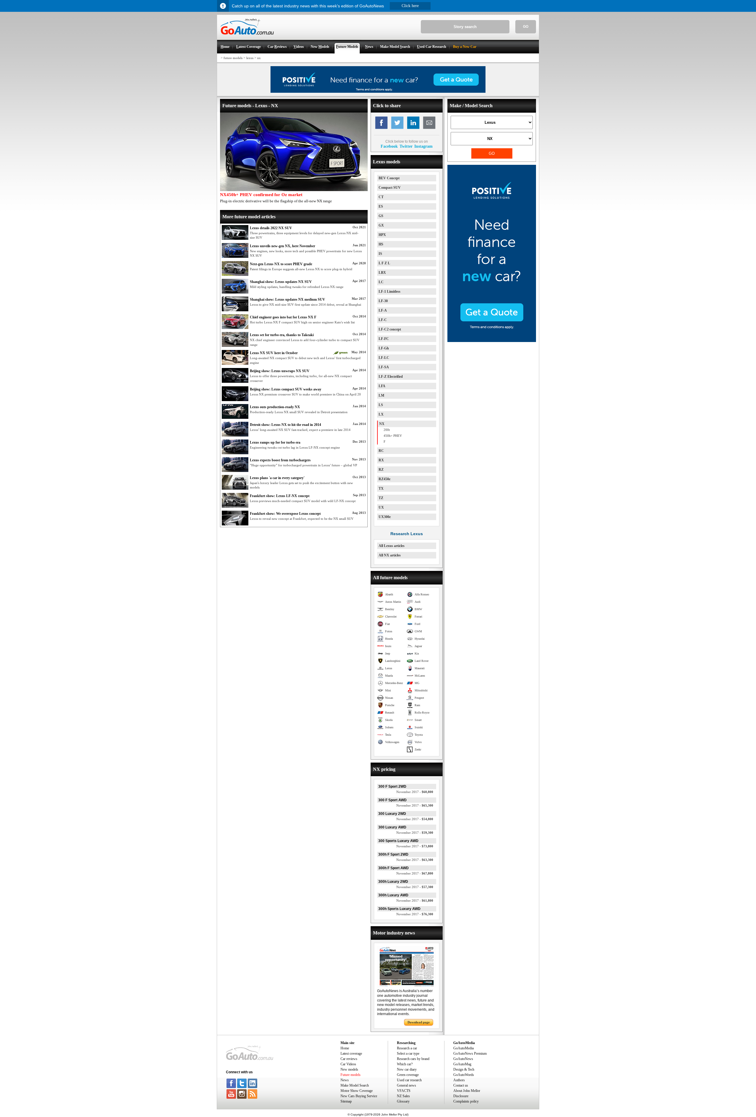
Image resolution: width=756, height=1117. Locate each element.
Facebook (389, 146)
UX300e (385, 517)
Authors (459, 1080)
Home (344, 1048)
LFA (382, 386)
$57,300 (414, 887)
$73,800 (414, 846)
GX (381, 225)
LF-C (383, 320)
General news (406, 1085)
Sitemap (346, 1101)
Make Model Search (354, 1085)
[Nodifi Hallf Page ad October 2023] (491, 341)
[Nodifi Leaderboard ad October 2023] (378, 91)
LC (381, 282)
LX (381, 414)
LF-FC (384, 339)
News (344, 1080)
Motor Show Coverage (356, 1091)
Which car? (405, 1064)
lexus (249, 58)
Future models (350, 1075)
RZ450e (384, 479)
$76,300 (414, 914)
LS (381, 405)
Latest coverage (351, 1053)
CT (381, 197)
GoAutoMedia (463, 1048)
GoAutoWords (463, 1075)
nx (259, 58)
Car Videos (348, 1064)
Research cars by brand (413, 1059)
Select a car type (408, 1053)
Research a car (407, 1048)
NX (381, 424)
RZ (381, 470)
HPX (382, 235)
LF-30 (383, 301)
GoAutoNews (463, 1059)
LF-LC (384, 358)
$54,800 (414, 819)
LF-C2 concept (390, 329)
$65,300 (414, 805)
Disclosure (460, 1096)
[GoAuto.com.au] (245, 37)
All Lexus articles (392, 546)
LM (381, 395)
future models (233, 58)
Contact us (460, 1085)
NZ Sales (403, 1096)
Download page (419, 1022)
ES (381, 206)
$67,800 (414, 873)
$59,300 (414, 832)
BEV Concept (389, 178)
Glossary (403, 1101)
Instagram (423, 146)
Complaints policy (466, 1101)
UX (381, 507)
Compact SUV (390, 187)
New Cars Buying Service (358, 1096)
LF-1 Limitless (389, 291)
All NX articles (390, 555)
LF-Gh (384, 348)
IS (380, 254)
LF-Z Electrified (391, 376)
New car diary (407, 1069)
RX (381, 460)
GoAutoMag (462, 1064)
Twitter (406, 146)
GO (525, 27)
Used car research (409, 1080)
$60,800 (414, 792)
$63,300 (414, 860)
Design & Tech (463, 1069)
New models (349, 1069)
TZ (381, 498)
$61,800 (414, 900)
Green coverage (408, 1075)
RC (381, 451)
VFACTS (403, 1091)
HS (381, 244)
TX (381, 488)
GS (381, 216)
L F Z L (384, 263)
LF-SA (384, 367)
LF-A (383, 310)
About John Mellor (466, 1091)
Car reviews (348, 1059)
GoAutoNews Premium (470, 1053)
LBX (382, 273)
